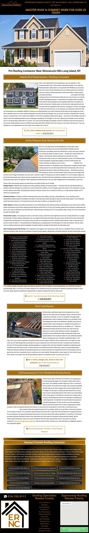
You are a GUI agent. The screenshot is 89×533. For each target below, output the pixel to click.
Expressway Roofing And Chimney (15, 449)
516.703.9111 (48, 133)
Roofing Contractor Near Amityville (69, 468)
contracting (51, 459)
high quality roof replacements (61, 95)
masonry (40, 459)
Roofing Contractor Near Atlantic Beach (70, 473)
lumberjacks (64, 459)
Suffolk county (78, 452)
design (44, 205)
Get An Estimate (59, 2)
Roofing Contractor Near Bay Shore (70, 478)
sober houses (9, 461)
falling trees (70, 163)
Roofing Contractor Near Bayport (19, 483)
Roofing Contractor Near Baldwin (44, 478)
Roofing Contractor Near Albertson (19, 468)
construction (33, 459)
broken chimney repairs (55, 449)
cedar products (53, 452)
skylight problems (50, 454)
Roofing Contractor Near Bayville (44, 483)
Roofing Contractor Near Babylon (19, 478)
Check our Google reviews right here (25, 421)
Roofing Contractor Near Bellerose (69, 483)
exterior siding (38, 452)
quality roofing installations (64, 454)
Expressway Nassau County (38, 2)
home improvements (74, 459)
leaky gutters (21, 452)
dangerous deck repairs (70, 449)
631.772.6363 (56, 461)
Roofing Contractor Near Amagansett (44, 468)
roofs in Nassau (66, 452)
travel (45, 459)
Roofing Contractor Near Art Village (44, 473)
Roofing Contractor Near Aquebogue (19, 473)
